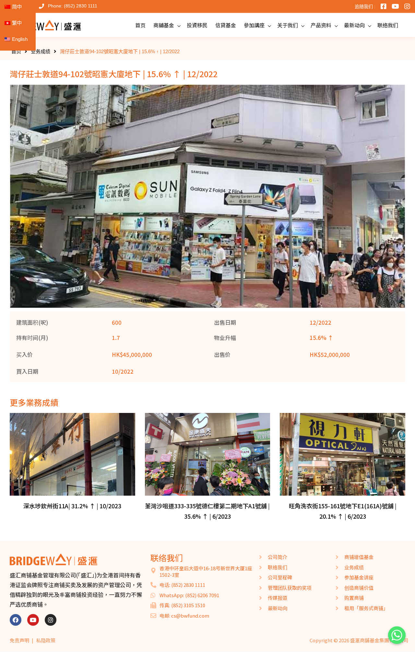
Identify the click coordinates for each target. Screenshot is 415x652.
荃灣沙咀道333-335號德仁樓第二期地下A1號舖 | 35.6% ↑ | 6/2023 (207, 510)
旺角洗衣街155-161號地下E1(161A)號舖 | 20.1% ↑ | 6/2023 (343, 510)
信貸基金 (225, 25)
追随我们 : (365, 6)
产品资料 (321, 25)
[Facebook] (15, 620)
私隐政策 (45, 640)
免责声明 (19, 640)
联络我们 (387, 25)
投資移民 (197, 25)
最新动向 (354, 25)
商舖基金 (163, 25)
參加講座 (254, 25)
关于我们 (287, 25)
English (20, 39)
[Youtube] (33, 620)
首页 (140, 25)
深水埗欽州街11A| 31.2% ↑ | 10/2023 (72, 505)
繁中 (17, 23)
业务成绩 (40, 51)
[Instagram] (50, 620)
